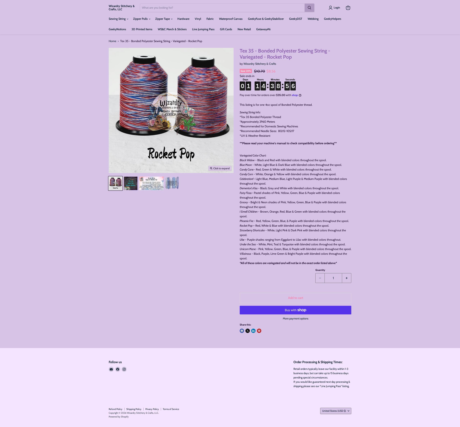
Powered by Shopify (119, 416)
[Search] (309, 8)
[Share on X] (247, 331)
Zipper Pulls (140, 19)
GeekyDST (295, 19)
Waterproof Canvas (231, 19)
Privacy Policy (152, 409)
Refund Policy (115, 409)
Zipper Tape (163, 19)
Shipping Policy (133, 409)
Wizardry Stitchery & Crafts (259, 63)
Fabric (210, 19)
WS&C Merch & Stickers (172, 29)
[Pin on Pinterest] (259, 331)
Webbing (313, 19)
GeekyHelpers (332, 19)
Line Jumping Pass (203, 29)
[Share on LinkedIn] (253, 331)
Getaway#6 (263, 29)
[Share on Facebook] (242, 331)
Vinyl (198, 19)
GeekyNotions (117, 29)
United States (334, 410)
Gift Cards (226, 29)
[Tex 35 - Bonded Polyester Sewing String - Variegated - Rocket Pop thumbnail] (115, 183)
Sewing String (117, 19)
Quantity (320, 270)
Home (112, 41)
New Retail (244, 29)
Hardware (183, 19)
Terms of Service (171, 409)
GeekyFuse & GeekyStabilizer (266, 19)
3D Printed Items (142, 29)
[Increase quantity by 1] (346, 278)
